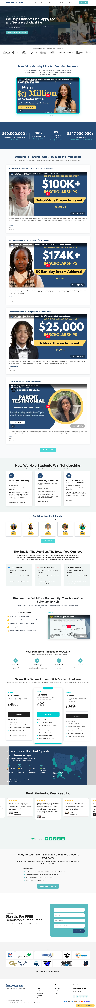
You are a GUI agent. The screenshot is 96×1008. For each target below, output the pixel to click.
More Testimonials (48, 450)
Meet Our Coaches (48, 540)
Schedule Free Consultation (17, 32)
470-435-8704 (77, 991)
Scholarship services (42, 991)
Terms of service (37, 1002)
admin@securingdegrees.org (80, 988)
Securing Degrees (12, 1000)
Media (56, 991)
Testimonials (40, 993)
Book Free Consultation (47, 886)
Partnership (40, 995)
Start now (48, 714)
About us (57, 988)
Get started (19, 714)
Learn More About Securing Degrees (48, 971)
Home (38, 988)
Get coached (76, 716)
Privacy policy (23, 1002)
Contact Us (84, 2)
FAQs (56, 993)
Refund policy (30, 1002)
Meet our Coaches (41, 997)
